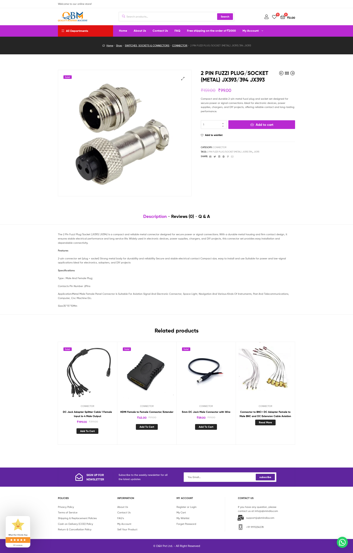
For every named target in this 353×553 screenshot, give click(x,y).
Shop (119, 45)
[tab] (155, 217)
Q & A (204, 216)
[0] (274, 16)
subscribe (265, 477)
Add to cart (264, 124)
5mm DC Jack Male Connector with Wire (206, 412)
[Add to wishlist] (83, 374)
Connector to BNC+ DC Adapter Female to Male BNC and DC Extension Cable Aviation (265, 414)
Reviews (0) (182, 216)
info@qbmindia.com (266, 510)
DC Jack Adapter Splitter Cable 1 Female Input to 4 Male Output (87, 414)
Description (155, 216)
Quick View (92, 374)
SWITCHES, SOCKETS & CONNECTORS (147, 45)
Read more (265, 422)
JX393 (256, 151)
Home (109, 45)
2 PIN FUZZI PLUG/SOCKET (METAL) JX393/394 (229, 151)
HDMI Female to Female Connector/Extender (146, 412)
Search (225, 16)
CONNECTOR (179, 45)
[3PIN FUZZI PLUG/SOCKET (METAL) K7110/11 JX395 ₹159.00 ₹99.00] (292, 73)
